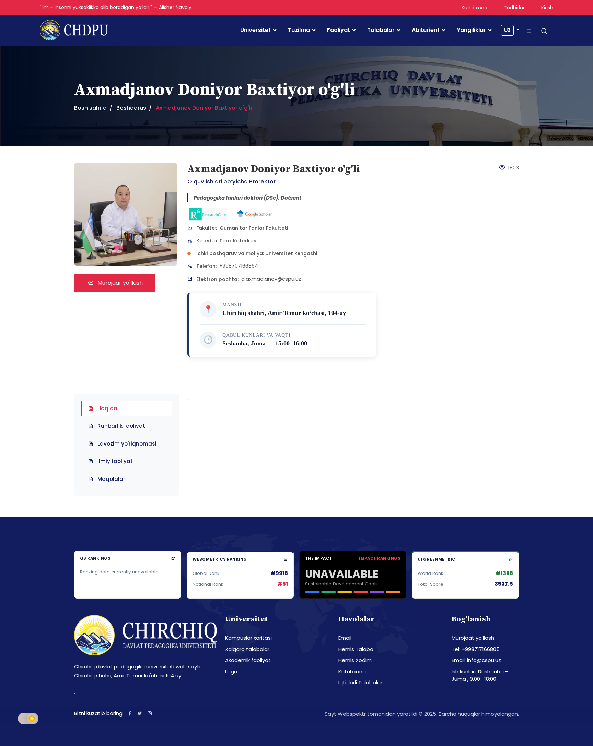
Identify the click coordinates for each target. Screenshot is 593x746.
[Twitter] (139, 713)
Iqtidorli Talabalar (360, 682)
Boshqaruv (131, 108)
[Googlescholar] (254, 214)
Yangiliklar (471, 30)
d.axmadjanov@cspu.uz (271, 278)
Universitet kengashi (291, 253)
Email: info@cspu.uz (476, 660)
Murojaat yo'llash (473, 637)
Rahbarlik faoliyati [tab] (122, 425)
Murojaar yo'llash (119, 283)
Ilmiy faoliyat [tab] (115, 461)
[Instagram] (149, 713)
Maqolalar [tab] (111, 479)
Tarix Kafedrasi (238, 240)
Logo (231, 671)
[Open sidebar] (529, 31)
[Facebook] (129, 713)
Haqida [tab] (107, 408)
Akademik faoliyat (248, 660)
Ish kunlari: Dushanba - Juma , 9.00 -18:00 (480, 675)
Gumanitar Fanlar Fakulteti (254, 228)
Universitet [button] (255, 30)
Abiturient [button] (426, 30)
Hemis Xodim (355, 660)
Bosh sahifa (90, 108)
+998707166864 (238, 265)
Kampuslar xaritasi (248, 637)
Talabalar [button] (381, 30)
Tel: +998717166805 (476, 649)
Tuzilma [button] (299, 30)
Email (344, 637)
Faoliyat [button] (338, 30)
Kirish (547, 7)
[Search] (544, 31)
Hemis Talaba (355, 649)
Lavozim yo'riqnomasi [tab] (126, 443)
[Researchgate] (207, 214)
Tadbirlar (514, 7)
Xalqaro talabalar (247, 649)
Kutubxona (474, 7)
